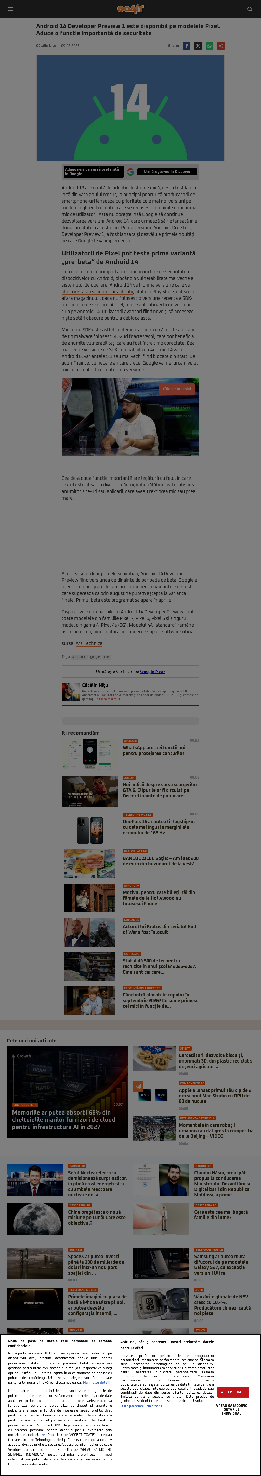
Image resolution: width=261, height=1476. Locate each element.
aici (43, 1435)
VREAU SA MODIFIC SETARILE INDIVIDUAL (231, 1409)
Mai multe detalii (96, 1382)
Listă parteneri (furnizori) (141, 1406)
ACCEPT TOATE (233, 1392)
